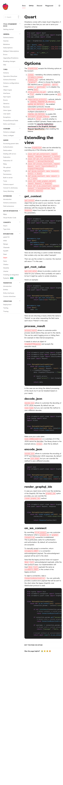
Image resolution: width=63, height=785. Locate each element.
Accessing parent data (11, 143)
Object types (7, 90)
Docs (24, 5)
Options (32, 63)
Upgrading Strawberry (10, 58)
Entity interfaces (8, 293)
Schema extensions (9, 203)
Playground (49, 5)
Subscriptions (8, 48)
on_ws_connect (35, 528)
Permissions (7, 174)
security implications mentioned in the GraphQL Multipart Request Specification (42, 126)
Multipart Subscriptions (11, 51)
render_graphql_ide (38, 486)
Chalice (5, 264)
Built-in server (8, 177)
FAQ (4, 65)
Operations (7, 301)
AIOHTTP (6, 237)
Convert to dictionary (10, 188)
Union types (7, 110)
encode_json (33, 449)
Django (5, 244)
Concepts (7, 222)
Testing (5, 308)
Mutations (6, 44)
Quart (5, 257)
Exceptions (7, 117)
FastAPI (5, 251)
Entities (5, 289)
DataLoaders (7, 150)
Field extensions (8, 206)
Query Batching (8, 191)
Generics (6, 103)
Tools (5, 181)
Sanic (5, 261)
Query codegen (8, 135)
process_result (34, 326)
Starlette (6, 268)
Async (5, 226)
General (6, 34)
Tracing (5, 311)
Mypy (5, 214)
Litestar (5, 271)
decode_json (33, 398)
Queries (6, 41)
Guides (5, 140)
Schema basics (8, 37)
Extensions (7, 196)
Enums (5, 100)
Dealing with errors (9, 154)
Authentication (8, 147)
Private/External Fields (10, 120)
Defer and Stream (9, 124)
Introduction (7, 199)
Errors (5, 54)
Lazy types (6, 114)
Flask (5, 254)
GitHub (31, 5)
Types (5, 69)
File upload (7, 167)
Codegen (6, 128)
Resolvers (6, 107)
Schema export (8, 184)
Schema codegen (9, 132)
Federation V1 (7, 160)
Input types (7, 97)
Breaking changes (9, 61)
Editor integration (10, 211)
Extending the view (38, 140)
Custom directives (9, 296)
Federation (6, 157)
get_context (32, 196)
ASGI (5, 240)
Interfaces (6, 93)
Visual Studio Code (9, 218)
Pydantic (8, 278)
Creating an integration (11, 275)
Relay (5, 164)
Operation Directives (10, 76)
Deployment (7, 304)
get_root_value (35, 267)
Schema (6, 73)
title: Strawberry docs (10, 25)
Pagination (6, 171)
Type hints (6, 229)
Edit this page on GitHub (33, 645)
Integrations (8, 234)
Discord (39, 5)
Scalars (5, 86)
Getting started (8, 29)
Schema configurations (11, 83)
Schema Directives (9, 79)
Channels (6, 247)
